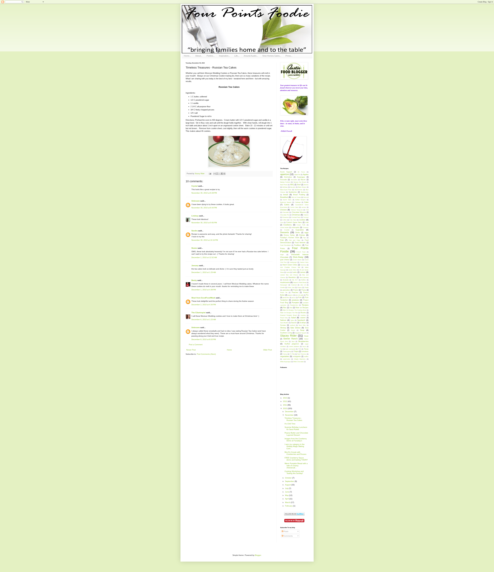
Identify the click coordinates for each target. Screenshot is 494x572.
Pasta (303, 290)
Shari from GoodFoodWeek (203, 298)
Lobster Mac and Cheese (289, 275)
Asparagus (301, 177)
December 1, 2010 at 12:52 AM (204, 257)
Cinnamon (285, 217)
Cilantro (306, 215)
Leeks (294, 272)
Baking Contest (285, 182)
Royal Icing (284, 317)
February (289, 506)
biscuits (292, 187)
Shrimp (283, 328)
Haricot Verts (304, 262)
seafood (292, 325)
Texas (306, 349)
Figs (304, 237)
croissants (295, 227)
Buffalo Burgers (300, 199)
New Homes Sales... (271, 56)
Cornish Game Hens (294, 222)
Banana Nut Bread (300, 182)
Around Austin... (251, 56)
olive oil (303, 285)
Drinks (297, 233)
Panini (295, 290)
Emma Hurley (289, 235)
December (289, 411)
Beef (299, 185)
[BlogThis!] (217, 173)
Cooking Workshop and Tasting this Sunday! (294, 472)
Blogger (258, 555)
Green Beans (297, 259)
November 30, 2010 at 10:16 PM (204, 240)
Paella (306, 287)
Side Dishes (295, 328)
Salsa (292, 320)
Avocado (283, 180)
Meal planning (304, 277)
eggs (306, 232)
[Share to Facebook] (222, 173)
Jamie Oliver (293, 270)
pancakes (286, 290)
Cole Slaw (293, 220)
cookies (302, 220)
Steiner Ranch (290, 338)
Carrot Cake (294, 207)
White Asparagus (285, 361)
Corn (281, 222)
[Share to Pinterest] (224, 173)
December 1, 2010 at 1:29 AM (203, 272)
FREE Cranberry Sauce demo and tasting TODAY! (296, 459)
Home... (187, 56)
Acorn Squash (286, 172)
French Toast (301, 252)
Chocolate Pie (284, 215)
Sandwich (301, 320)
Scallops (303, 323)
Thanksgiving (287, 351)
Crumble (286, 230)
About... (198, 56)
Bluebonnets (304, 192)
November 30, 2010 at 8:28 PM (204, 193)
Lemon (303, 272)
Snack (293, 330)
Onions (299, 287)
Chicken (283, 210)
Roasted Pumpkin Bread (288, 315)
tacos (304, 346)
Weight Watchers (300, 359)
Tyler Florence (301, 354)
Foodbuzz (297, 245)
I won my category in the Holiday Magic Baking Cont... (295, 446)
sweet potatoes (294, 346)
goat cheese (285, 260)
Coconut (305, 217)
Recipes (305, 305)
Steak (306, 336)
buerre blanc (287, 199)
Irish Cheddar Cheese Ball (290, 267)
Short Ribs (302, 325)
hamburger (293, 262)
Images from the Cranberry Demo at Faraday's (296, 440)
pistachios (286, 297)
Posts (285, 531)
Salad (293, 318)
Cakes (286, 205)
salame (303, 318)
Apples (305, 174)
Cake (306, 202)
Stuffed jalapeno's (291, 344)
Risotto (303, 313)
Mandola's (292, 277)
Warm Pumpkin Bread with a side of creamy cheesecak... (296, 465)
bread (285, 195)
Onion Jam (291, 287)
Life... (236, 56)
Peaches (295, 292)
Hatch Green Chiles (290, 265)
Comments (288, 536)
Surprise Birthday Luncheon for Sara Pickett (296, 428)
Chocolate (286, 212)
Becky (194, 280)
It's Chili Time (290, 424)
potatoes (295, 300)
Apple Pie (297, 174)
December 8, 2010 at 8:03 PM (203, 339)
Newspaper (283, 285)
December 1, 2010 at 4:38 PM (203, 290)
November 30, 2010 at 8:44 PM (204, 208)
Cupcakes (300, 230)
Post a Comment (195, 345)
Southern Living (286, 333)
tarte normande (290, 349)
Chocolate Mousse (299, 212)
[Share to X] (219, 173)
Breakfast (284, 197)
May (287, 495)
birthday (285, 187)
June (287, 492)
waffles (306, 356)
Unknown (195, 201)
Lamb (288, 272)
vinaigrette (297, 356)
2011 (285, 405)
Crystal (194, 186)
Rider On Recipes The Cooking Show (294, 310)
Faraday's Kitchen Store (289, 238)
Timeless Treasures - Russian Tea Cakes (293, 419)
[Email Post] (210, 174)
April (287, 499)
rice (291, 308)
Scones (283, 325)
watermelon (286, 359)
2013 (285, 398)
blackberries (298, 189)
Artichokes (288, 177)
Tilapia (296, 351)
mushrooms (285, 282)
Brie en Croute (296, 197)
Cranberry (287, 225)
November (289, 415)
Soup (302, 330)
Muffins (303, 280)
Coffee (285, 220)
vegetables (284, 356)
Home (229, 350)
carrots (303, 207)
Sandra (194, 231)
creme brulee (284, 227)
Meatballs (286, 280)
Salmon (283, 320)
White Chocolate (298, 361)
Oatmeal (294, 285)
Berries (306, 184)
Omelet (282, 287)
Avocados (294, 179)
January (195, 265)
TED (299, 349)
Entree (302, 235)
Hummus (303, 265)
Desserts (284, 232)
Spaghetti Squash (300, 333)
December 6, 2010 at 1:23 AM (203, 319)
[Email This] (214, 173)
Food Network (300, 243)
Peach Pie (283, 292)
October (288, 478)
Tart (281, 349)
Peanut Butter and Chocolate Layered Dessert (296, 434)
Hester (194, 248)
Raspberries (294, 305)
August (288, 485)
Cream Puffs (301, 225)
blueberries (293, 192)
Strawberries (303, 341)
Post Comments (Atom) (206, 354)
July (287, 488)
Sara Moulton (284, 322)
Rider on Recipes (301, 308)
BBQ (292, 185)
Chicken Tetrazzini (297, 210)
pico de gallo (299, 295)
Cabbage (298, 202)
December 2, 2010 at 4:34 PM (203, 305)
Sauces (294, 323)
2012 (285, 401)
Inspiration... (224, 56)
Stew (293, 341)
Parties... (211, 56)
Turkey (285, 354)
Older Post (267, 350)
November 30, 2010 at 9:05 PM (204, 223)
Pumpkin (295, 302)
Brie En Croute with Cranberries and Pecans (295, 453)
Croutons (305, 227)
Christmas (296, 215)
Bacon (303, 180)
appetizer (284, 174)
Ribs (284, 308)
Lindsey (195, 216)
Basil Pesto (283, 184)
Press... (288, 56)
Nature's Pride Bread (299, 282)
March (288, 502)
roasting (303, 315)
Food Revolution (285, 245)
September (290, 481)
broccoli (306, 197)
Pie (307, 295)
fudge (282, 254)
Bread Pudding (299, 195)
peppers (290, 295)
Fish (282, 240)
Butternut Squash (286, 202)
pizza (293, 297)
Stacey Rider (288, 335)
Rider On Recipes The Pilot (289, 312)
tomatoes (305, 351)
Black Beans (302, 187)
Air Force (301, 172)
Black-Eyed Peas (285, 189)
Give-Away (298, 257)
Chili (307, 210)
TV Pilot (292, 354)
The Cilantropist (198, 313)
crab (306, 222)
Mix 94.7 (295, 280)
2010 (285, 408)
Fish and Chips (294, 240)
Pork (300, 297)
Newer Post (191, 350)
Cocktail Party (296, 217)
